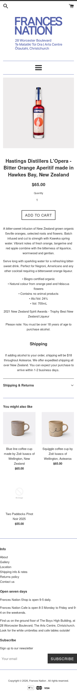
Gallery (5, 562)
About (4, 557)
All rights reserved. (58, 680)
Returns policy (9, 576)
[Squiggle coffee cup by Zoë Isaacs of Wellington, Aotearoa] (58, 428)
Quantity (38, 193)
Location (5, 567)
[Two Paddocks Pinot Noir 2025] (19, 493)
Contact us (7, 581)
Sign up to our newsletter (16, 648)
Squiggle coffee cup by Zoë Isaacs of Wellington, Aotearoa (58, 453)
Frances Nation (38, 680)
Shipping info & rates (14, 571)
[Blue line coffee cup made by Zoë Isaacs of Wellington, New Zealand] (19, 428)
